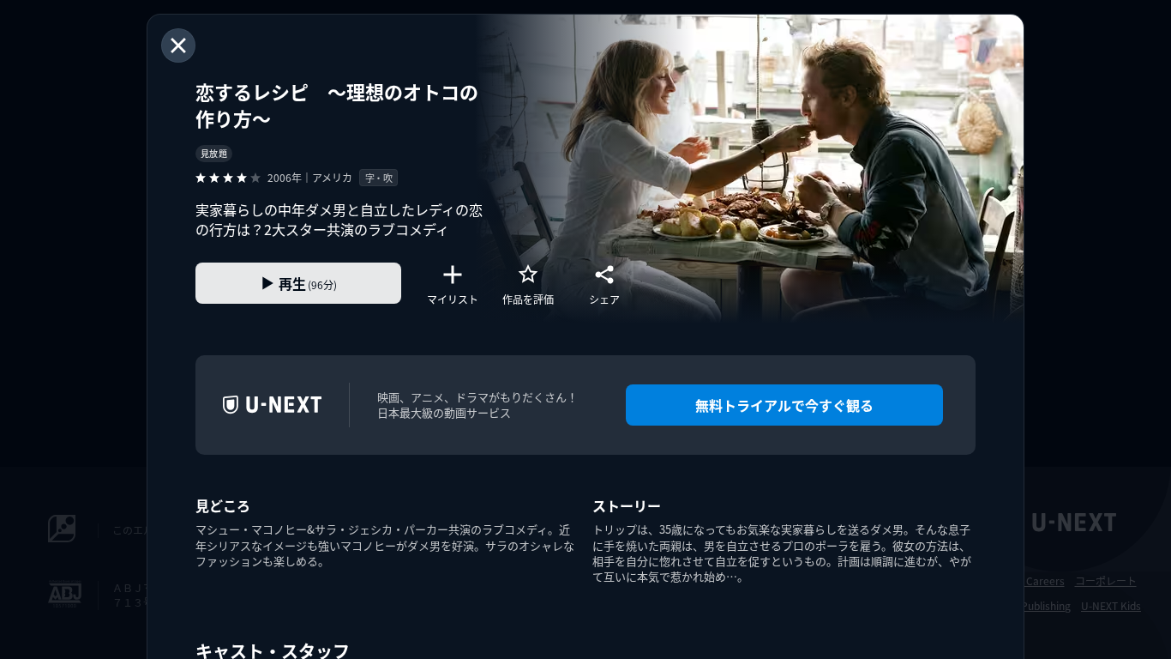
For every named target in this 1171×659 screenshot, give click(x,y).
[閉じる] (178, 45)
